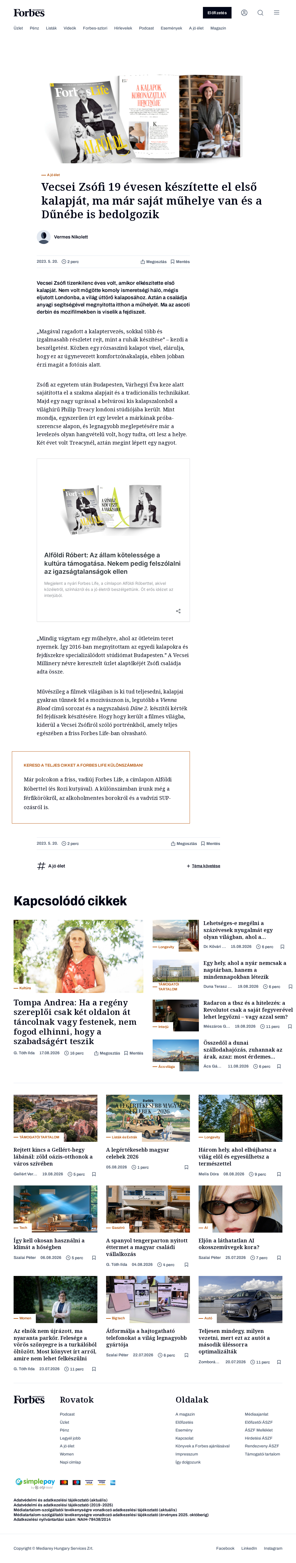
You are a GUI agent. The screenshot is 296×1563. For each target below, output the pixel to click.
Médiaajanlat (256, 1414)
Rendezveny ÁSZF (262, 1446)
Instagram (273, 1548)
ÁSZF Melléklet (259, 1430)
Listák (51, 28)
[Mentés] (283, 946)
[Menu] (276, 13)
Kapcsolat (184, 1438)
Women (67, 1454)
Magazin (218, 28)
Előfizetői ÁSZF (259, 1422)
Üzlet (18, 28)
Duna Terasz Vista (218, 986)
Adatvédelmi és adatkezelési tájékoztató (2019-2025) (63, 1505)
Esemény (184, 1430)
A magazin (185, 1414)
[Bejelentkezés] (244, 13)
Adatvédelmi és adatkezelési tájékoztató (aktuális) (61, 1500)
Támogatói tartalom (262, 1454)
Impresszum (186, 1454)
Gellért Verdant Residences (26, 1174)
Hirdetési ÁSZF (259, 1438)
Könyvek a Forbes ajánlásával (202, 1446)
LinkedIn (249, 1548)
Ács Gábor (213, 1066)
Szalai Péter (25, 1257)
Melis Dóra (209, 1174)
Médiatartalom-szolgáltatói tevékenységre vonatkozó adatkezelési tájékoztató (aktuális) (95, 1510)
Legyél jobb (70, 1438)
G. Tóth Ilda (24, 1053)
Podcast (146, 28)
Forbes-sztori (95, 28)
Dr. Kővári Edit (215, 946)
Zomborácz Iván (210, 1362)
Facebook (225, 1548)
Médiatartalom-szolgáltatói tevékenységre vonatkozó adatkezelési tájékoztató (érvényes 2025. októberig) (111, 1515)
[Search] (260, 13)
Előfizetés (217, 13)
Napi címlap (70, 1462)
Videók (70, 28)
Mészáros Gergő (217, 1026)
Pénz (34, 28)
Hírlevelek (123, 28)
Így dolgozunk (188, 1462)
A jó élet (196, 28)
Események (171, 28)
